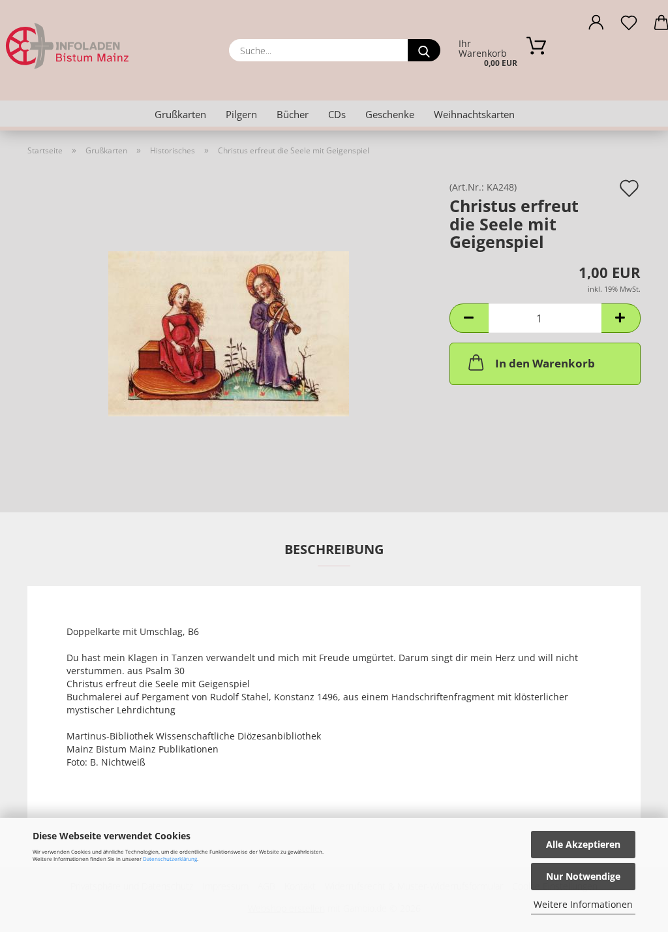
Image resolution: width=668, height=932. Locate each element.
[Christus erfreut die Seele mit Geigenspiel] (228, 328)
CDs (337, 114)
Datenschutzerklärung (170, 858)
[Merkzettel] (629, 26)
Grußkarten (180, 114)
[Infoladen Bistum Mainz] (104, 45)
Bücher (293, 114)
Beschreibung (334, 549)
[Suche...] (424, 50)
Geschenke (389, 114)
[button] (596, 26)
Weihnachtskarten (474, 114)
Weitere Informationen (583, 904)
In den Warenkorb (545, 363)
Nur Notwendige (583, 876)
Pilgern (241, 114)
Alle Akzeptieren (583, 844)
